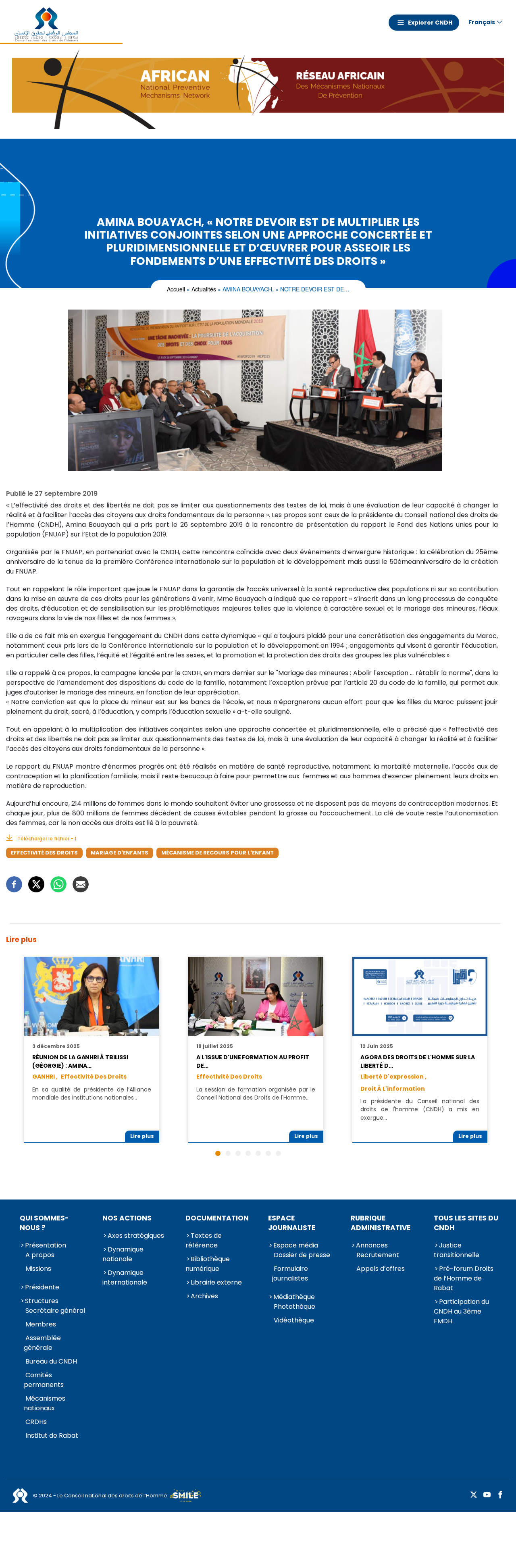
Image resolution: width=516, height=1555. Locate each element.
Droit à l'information (392, 1089)
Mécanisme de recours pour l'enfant (217, 852)
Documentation (217, 1218)
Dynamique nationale (123, 1254)
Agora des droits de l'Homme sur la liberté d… (417, 1061)
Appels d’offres (380, 1268)
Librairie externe (216, 1282)
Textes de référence (203, 1240)
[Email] (81, 884)
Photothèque (294, 1306)
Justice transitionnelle (456, 1250)
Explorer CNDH (430, 23)
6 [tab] (268, 1153)
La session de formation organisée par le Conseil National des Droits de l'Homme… (255, 1093)
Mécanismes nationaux (44, 1403)
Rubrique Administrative (380, 1223)
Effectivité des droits (44, 852)
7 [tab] (278, 1153)
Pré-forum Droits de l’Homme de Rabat (463, 1278)
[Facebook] (14, 884)
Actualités (203, 289)
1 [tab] (218, 1153)
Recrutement (377, 1255)
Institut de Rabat (51, 1435)
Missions (38, 1268)
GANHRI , (45, 1077)
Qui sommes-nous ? (44, 1223)
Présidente (42, 1287)
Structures (41, 1301)
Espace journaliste (291, 1223)
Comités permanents (44, 1379)
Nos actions (127, 1218)
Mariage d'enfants (119, 852)
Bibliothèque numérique (207, 1263)
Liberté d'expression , (393, 1077)
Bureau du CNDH (51, 1361)
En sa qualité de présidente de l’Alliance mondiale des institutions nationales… (91, 1093)
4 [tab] (248, 1153)
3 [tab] (238, 1153)
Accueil (176, 289)
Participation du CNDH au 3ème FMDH (461, 1311)
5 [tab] (258, 1153)
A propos (39, 1255)
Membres (40, 1324)
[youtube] (487, 1495)
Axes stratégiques (136, 1235)
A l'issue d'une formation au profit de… (252, 1061)
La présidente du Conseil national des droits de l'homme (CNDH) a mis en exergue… (419, 1109)
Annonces (372, 1245)
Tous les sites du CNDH (466, 1223)
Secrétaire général (55, 1310)
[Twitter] (36, 884)
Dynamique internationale (124, 1277)
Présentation (45, 1245)
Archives (204, 1296)
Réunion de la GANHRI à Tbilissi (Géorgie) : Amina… (80, 1061)
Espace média (295, 1245)
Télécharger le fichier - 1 (46, 839)
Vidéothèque (294, 1320)
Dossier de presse (302, 1255)
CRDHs (36, 1421)
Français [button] (481, 22)
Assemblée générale (42, 1342)
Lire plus (142, 1136)
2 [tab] (228, 1153)
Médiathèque (294, 1296)
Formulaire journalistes (290, 1273)
